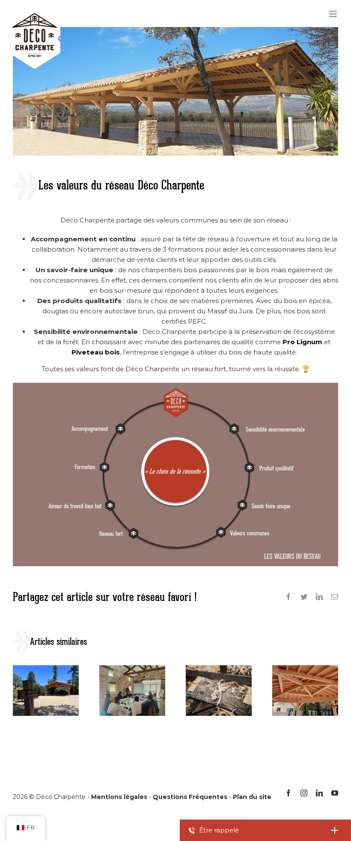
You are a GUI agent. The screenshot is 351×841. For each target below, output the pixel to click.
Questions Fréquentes (190, 797)
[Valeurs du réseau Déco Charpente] (175, 386)
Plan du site (252, 797)
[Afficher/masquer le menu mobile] (333, 13)
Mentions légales (119, 797)
